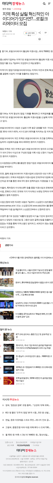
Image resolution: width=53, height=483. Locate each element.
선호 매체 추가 (31, 33)
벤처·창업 (6, 9)
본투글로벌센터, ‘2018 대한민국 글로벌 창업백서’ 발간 (34, 379)
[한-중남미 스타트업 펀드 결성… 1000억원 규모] (8, 359)
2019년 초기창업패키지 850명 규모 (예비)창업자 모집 (34, 368)
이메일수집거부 (35, 442)
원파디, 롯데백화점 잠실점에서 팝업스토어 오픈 (34, 282)
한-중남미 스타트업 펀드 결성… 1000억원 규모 (34, 357)
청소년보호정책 (21, 442)
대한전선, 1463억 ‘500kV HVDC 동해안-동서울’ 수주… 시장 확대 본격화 (33, 293)
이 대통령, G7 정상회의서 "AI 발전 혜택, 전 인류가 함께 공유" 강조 (33, 315)
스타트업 (17, 9)
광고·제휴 (10, 445)
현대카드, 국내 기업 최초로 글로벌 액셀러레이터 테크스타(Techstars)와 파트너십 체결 (34, 346)
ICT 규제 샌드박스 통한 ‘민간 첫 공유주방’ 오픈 (33, 335)
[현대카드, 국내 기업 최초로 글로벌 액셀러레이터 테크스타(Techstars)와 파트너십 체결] (8, 348)
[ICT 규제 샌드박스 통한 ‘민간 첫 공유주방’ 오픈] (8, 337)
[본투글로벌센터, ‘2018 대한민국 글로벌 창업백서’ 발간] (8, 381)
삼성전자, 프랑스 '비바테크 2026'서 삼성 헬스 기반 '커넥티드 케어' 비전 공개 (34, 304)
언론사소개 (9, 442)
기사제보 (36, 445)
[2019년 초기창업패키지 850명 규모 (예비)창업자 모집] (8, 370)
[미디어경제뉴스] (13, 4)
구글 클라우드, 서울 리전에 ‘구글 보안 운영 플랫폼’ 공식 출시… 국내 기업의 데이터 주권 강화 (33, 271)
